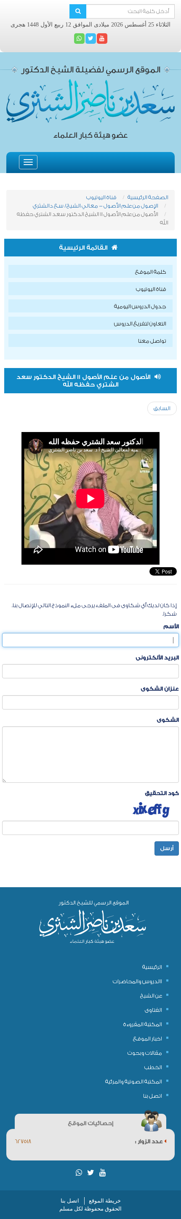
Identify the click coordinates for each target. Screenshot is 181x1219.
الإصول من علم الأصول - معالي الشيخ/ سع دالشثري (95, 206)
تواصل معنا (152, 341)
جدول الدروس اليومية (140, 306)
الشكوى (168, 720)
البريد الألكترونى (157, 657)
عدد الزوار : (149, 1141)
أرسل (166, 848)
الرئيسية (152, 967)
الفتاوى (153, 1010)
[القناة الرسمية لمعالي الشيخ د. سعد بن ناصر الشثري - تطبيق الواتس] (79, 38)
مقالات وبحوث (145, 1053)
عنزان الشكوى (160, 689)
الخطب (153, 1067)
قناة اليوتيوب (101, 197)
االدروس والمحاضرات (137, 981)
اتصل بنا (152, 1096)
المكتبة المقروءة (142, 1024)
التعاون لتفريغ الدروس (140, 323)
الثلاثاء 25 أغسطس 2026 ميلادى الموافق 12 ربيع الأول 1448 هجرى (90, 24)
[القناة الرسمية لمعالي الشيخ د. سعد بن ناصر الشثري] (102, 38)
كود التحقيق (162, 793)
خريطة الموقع (105, 1201)
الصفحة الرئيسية (148, 197)
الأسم (171, 626)
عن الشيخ (151, 995)
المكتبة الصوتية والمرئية (133, 1081)
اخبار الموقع (147, 1038)
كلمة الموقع (150, 272)
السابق (162, 408)
